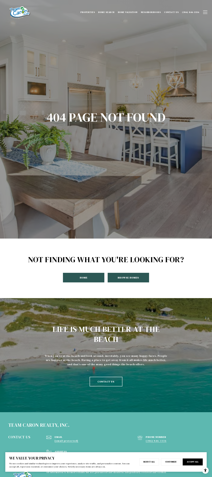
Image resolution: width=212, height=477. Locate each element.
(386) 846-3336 (156, 440)
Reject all (149, 461)
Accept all (193, 461)
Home (83, 277)
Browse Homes (128, 277)
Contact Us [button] (106, 381)
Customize (171, 461)
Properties (87, 12)
